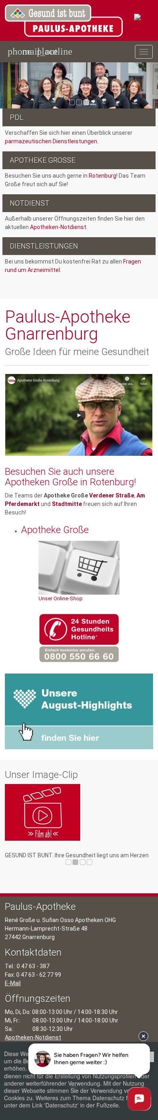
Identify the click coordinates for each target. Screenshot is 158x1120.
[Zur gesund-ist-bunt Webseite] (143, 17)
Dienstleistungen (44, 246)
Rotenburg (102, 175)
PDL (16, 117)
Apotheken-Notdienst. (59, 227)
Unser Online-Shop (60, 598)
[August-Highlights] (79, 711)
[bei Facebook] (149, 295)
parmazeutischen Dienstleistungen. (51, 141)
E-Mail (13, 983)
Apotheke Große (42, 160)
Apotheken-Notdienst (33, 1037)
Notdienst (29, 203)
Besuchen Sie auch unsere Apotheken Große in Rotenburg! (70, 477)
